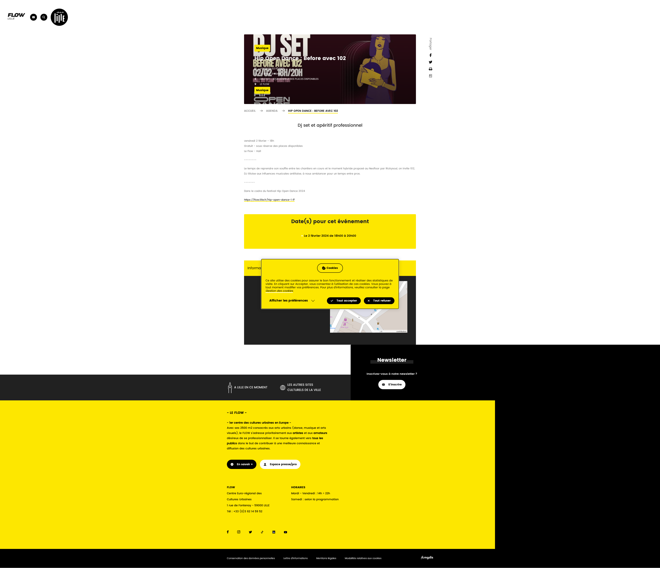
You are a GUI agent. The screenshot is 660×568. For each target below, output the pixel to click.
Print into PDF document (430, 76)
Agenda (272, 111)
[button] (43, 17)
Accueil (250, 111)
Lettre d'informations (295, 558)
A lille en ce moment (250, 387)
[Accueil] (16, 18)
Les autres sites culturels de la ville (304, 387)
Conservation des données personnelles (251, 558)
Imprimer (430, 69)
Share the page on (430, 55)
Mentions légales (326, 558)
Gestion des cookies (279, 291)
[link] (33, 17)
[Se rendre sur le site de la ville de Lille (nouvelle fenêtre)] (59, 17)
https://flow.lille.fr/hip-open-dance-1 (268, 200)
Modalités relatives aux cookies (363, 558)
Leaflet (376, 331)
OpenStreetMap (389, 331)
